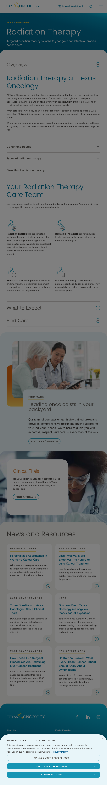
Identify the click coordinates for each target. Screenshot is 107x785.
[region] (53, 759)
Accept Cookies (51, 774)
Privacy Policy (60, 751)
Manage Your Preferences (51, 758)
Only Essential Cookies (51, 766)
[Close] (102, 739)
